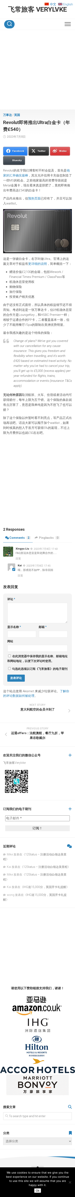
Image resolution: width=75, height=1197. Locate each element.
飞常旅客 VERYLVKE (37, 9)
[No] (70, 1182)
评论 (11, 599)
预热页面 (34, 198)
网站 (10, 641)
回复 (18, 558)
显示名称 (14, 627)
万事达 (7, 115)
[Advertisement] (37, 70)
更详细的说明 (37, 264)
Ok (37, 1190)
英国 (17, 115)
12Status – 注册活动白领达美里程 (45, 867)
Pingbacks (48, 537)
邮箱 (43, 627)
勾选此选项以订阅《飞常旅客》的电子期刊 (39, 668)
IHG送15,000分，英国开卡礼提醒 (44, 887)
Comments (19, 537)
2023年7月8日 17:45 (38, 565)
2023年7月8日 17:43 (46, 548)
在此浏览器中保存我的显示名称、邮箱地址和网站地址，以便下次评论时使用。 (37, 658)
